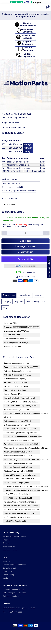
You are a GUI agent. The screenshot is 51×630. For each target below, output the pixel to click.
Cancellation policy (10, 568)
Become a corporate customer (14, 536)
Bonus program (9, 546)
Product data (9, 295)
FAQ (5, 307)
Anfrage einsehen (49, 267)
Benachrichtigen (25, 252)
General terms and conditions (14, 565)
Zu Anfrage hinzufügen (25, 246)
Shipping (7, 301)
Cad (44, 301)
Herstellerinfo (25, 295)
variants (38, 295)
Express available (29, 266)
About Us (6, 561)
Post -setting (33, 301)
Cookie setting (8, 575)
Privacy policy (8, 571)
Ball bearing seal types (11, 596)
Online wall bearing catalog (13, 589)
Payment (19, 301)
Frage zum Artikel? (10, 122)
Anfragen (28, 144)
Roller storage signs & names (14, 593)
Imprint (5, 578)
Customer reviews (10, 550)
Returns (6, 543)
